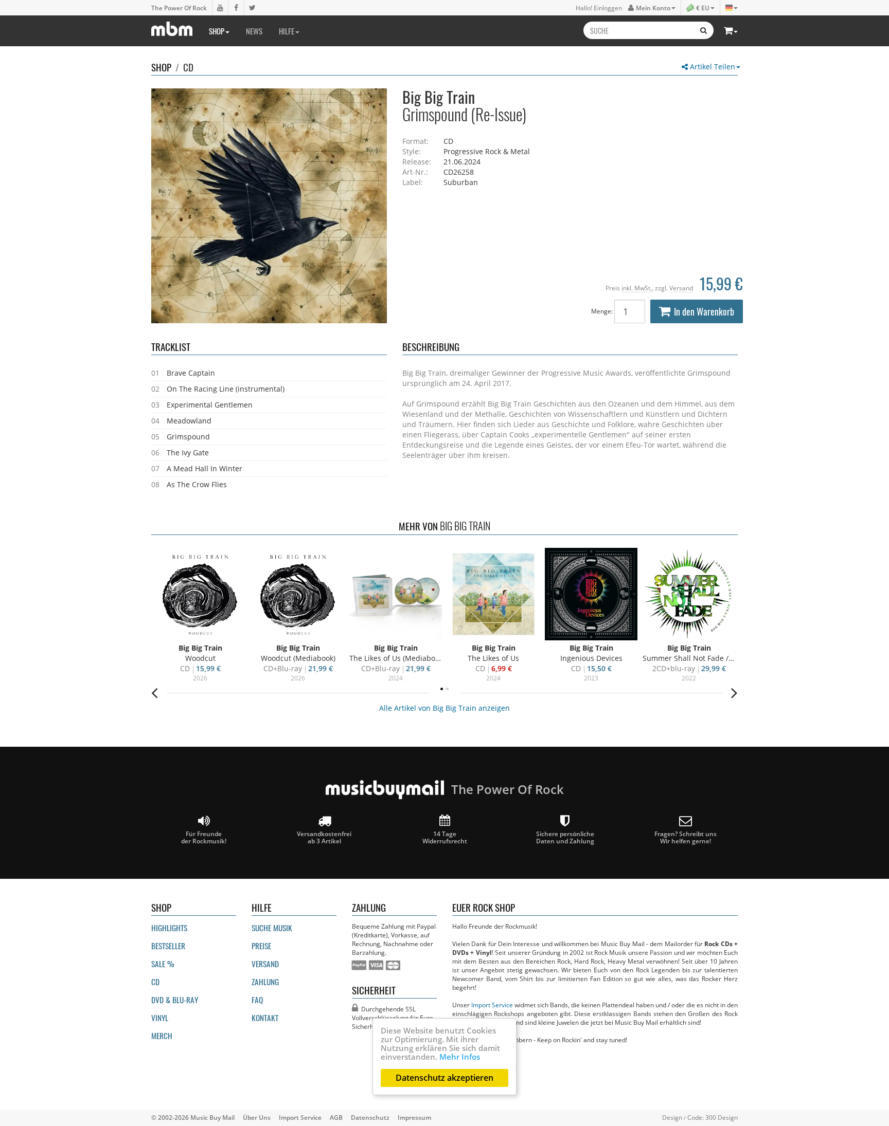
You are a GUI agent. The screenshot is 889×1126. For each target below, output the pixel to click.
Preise (261, 945)
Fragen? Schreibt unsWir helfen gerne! (685, 837)
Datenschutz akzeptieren (444, 1077)
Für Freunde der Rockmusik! (203, 837)
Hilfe (286, 30)
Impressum (414, 1117)
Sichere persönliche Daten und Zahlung (565, 837)
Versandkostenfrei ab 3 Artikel (324, 837)
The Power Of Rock (179, 8)
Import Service (492, 1005)
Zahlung (265, 981)
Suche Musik (272, 927)
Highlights (169, 927)
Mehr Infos (459, 1056)
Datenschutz (370, 1117)
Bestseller (168, 945)
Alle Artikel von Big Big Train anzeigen (444, 708)
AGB (336, 1117)
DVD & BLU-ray (174, 999)
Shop (216, 30)
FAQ (257, 999)
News (254, 30)
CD (188, 67)
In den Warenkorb (704, 311)
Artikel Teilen (711, 66)
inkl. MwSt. (636, 288)
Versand (681, 288)
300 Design (721, 1117)
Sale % (162, 963)
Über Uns (257, 1117)
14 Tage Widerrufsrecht (444, 837)
